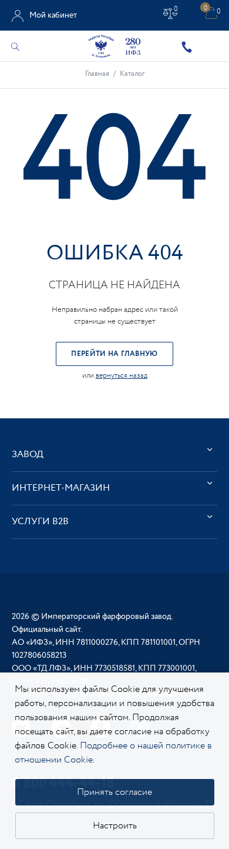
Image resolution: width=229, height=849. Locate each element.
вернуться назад (121, 376)
